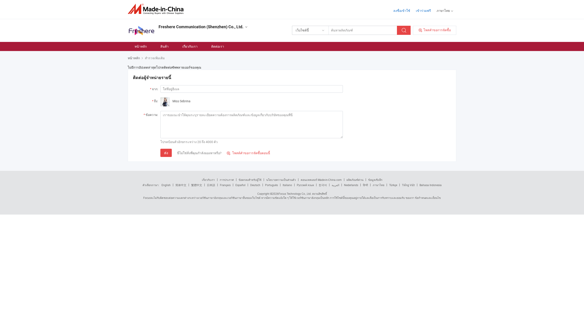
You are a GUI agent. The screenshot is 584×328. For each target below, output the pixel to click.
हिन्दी (365, 185)
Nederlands (351, 185)
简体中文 (180, 185)
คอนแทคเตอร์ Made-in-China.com (321, 180)
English (166, 185)
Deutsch (255, 185)
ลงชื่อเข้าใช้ (401, 10)
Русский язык (305, 185)
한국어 (323, 185)
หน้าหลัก (141, 46)
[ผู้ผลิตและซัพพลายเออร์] (157, 9)
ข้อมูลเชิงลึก (375, 180)
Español (240, 185)
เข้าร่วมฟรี (423, 10)
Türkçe (393, 185)
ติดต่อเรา (217, 46)
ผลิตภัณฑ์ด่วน (355, 180)
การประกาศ (227, 180)
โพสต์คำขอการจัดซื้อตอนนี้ (248, 153)
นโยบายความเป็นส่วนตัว (281, 180)
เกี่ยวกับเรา (190, 46)
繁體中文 (196, 185)
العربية (335, 185)
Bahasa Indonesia (431, 185)
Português (271, 185)
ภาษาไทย (378, 185)
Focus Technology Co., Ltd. (295, 193)
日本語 (211, 185)
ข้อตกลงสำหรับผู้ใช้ (250, 180)
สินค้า (164, 46)
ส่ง (166, 152)
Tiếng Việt (408, 185)
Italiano (287, 185)
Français (225, 185)
